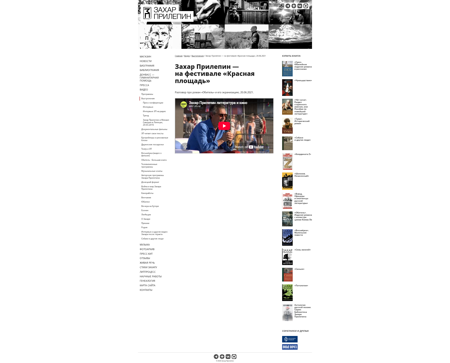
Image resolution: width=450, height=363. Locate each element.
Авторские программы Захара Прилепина (152, 176)
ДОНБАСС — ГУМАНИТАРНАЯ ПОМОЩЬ (149, 77)
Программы (147, 94)
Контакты (146, 290)
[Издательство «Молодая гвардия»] (297, 339)
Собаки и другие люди (152, 238)
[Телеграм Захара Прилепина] (287, 6)
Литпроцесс (148, 271)
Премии (145, 223)
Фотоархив (147, 249)
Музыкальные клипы (151, 170)
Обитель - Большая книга (153, 159)
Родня (144, 227)
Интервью (148, 106)
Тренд (146, 115)
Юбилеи (145, 201)
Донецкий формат (150, 182)
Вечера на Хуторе (150, 206)
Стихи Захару (148, 267)
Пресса (144, 85)
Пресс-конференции (153, 102)
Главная (178, 55)
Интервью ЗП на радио (154, 111)
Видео (144, 89)
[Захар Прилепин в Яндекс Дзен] (293, 6)
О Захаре (145, 218)
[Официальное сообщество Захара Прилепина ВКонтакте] (299, 6)
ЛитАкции (146, 214)
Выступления (148, 98)
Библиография (149, 70)
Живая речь (147, 262)
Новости (146, 61)
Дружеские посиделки (152, 144)
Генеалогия (147, 280)
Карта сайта (147, 285)
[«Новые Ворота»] (297, 347)
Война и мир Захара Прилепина (151, 187)
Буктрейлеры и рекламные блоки (154, 139)
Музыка (145, 244)
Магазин (145, 56)
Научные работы (151, 276)
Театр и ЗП (146, 148)
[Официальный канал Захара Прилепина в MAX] (305, 6)
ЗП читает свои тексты (152, 133)
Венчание (146, 197)
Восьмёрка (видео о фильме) (151, 154)
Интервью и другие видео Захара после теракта (154, 233)
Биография (147, 65)
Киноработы (147, 193)
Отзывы (145, 258)
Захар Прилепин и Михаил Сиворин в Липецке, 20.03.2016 (156, 122)
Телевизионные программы (149, 165)
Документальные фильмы (154, 129)
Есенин (144, 210)
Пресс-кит (146, 253)
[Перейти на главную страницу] (167, 19)
